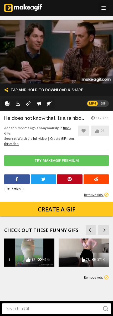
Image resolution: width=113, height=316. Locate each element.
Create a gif (56, 209)
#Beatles (13, 189)
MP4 (92, 103)
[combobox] (56, 308)
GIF (103, 103)
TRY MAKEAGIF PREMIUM (56, 160)
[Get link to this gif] (28, 103)
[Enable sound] (49, 103)
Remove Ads (94, 195)
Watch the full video (32, 138)
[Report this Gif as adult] (39, 103)
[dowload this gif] (18, 103)
